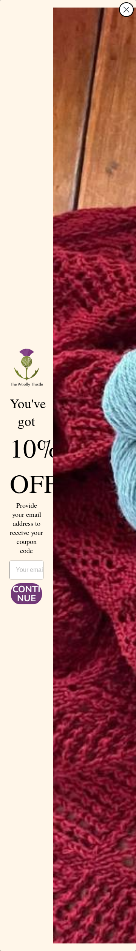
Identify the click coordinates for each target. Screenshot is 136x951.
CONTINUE (26, 593)
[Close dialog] (126, 9)
